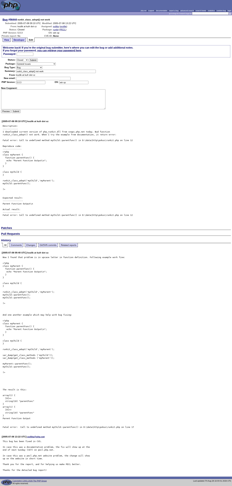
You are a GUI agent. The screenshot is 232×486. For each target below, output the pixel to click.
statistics (211, 11)
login (229, 11)
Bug (5, 19)
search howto (201, 11)
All (5, 245)
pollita (56, 26)
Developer (19, 40)
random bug (221, 11)
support (151, 11)
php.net (143, 11)
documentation (161, 11)
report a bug (173, 11)
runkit (56, 29)
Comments (16, 245)
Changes (30, 245)
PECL (63, 29)
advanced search (187, 11)
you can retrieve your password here (59, 50)
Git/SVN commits (48, 245)
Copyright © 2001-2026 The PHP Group (29, 481)
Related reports (68, 245)
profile (63, 26)
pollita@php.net (36, 436)
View (6, 40)
